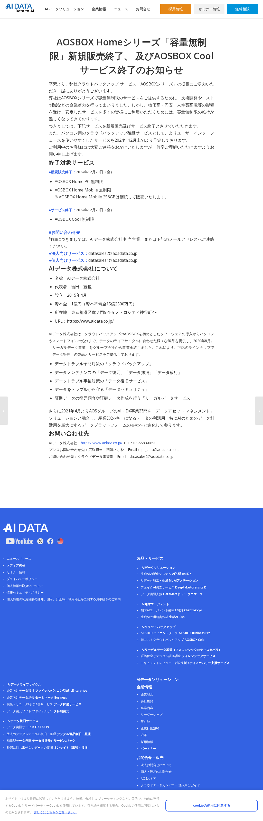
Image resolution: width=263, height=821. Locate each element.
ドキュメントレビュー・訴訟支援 (185, 663)
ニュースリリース (19, 558)
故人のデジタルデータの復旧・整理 (49, 734)
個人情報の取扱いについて (25, 586)
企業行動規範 (150, 728)
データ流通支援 (172, 594)
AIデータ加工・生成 (169, 580)
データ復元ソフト (38, 711)
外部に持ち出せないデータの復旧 (47, 747)
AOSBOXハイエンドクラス (176, 633)
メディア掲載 (16, 565)
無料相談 (242, 8)
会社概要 (147, 701)
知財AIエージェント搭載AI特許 (171, 610)
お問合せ (143, 8)
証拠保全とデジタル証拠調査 (178, 656)
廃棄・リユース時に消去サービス (44, 704)
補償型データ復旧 (41, 740)
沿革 (144, 735)
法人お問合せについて (156, 765)
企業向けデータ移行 (47, 690)
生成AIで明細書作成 (163, 617)
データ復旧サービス (28, 727)
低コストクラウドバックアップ (172, 640)
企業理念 (147, 694)
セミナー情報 (209, 8)
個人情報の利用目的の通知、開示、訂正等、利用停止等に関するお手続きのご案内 (64, 599)
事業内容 (147, 708)
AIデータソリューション (64, 8)
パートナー (148, 748)
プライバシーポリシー (22, 579)
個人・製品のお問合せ (156, 771)
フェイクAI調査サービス (173, 587)
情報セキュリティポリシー (25, 592)
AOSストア (148, 778)
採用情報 (175, 8)
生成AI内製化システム (166, 574)
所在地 (145, 721)
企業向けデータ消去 (37, 697)
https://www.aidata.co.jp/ (101, 442)
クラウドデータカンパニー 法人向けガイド (170, 785)
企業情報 (99, 8)
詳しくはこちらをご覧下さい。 (55, 812)
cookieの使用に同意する (211, 805)
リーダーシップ (151, 714)
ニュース (121, 8)
